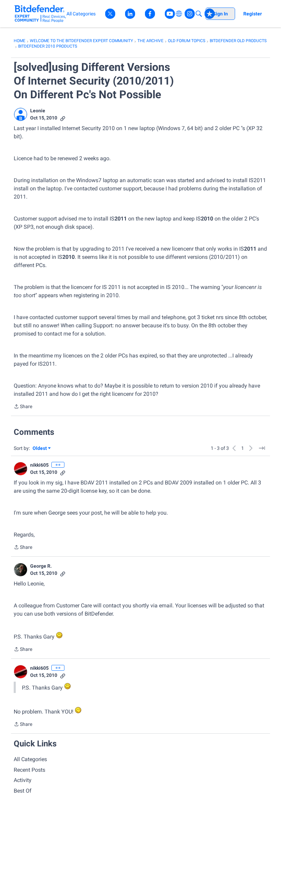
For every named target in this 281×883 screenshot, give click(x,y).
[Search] (199, 14)
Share (23, 407)
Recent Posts (29, 770)
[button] (20, 114)
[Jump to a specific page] (261, 448)
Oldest (40, 448)
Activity (23, 780)
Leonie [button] (37, 110)
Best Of (23, 790)
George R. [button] (41, 566)
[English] (40, 13)
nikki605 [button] (39, 465)
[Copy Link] (63, 118)
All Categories (30, 759)
